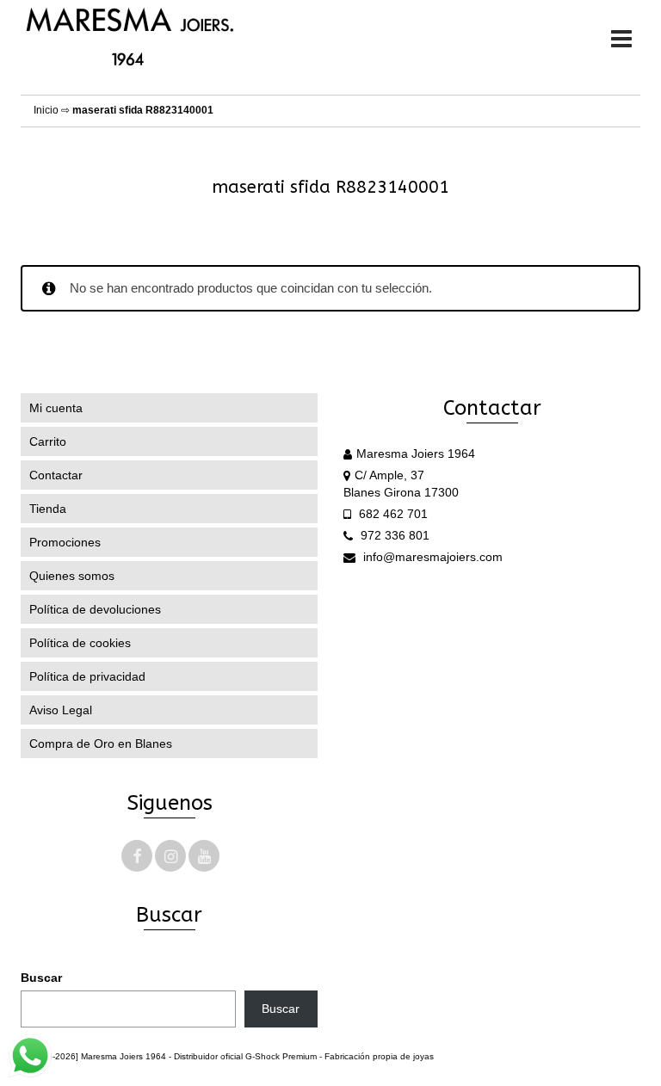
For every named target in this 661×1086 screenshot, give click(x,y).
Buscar (41, 977)
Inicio (46, 110)
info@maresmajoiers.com (431, 557)
